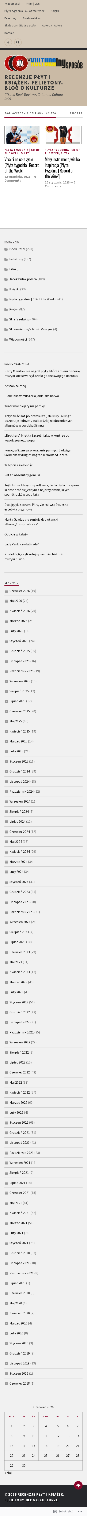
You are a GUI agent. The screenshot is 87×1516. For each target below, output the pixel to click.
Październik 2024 (22, 791)
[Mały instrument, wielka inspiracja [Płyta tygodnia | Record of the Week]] (63, 135)
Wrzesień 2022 (20, 1042)
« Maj (8, 1472)
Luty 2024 (16, 871)
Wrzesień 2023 (20, 922)
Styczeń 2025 (19, 761)
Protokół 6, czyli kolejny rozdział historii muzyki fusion (33, 556)
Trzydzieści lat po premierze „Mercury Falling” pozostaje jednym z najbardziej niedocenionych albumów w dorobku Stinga (38, 421)
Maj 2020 (16, 1303)
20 (67, 1446)
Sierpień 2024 (19, 811)
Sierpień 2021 (19, 1172)
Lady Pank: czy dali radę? (21, 544)
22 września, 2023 (17, 177)
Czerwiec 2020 (20, 1293)
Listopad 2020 (20, 1263)
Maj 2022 (16, 1082)
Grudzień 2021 (20, 1132)
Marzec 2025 (18, 741)
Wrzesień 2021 (20, 1162)
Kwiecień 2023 (20, 972)
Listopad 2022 (20, 1022)
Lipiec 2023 (17, 942)
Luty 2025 (16, 751)
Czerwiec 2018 (20, 1383)
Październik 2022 (22, 1032)
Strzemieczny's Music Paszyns (30, 329)
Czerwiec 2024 (20, 831)
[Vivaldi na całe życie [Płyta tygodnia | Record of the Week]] (22, 135)
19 (58, 1446)
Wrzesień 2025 (20, 681)
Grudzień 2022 (20, 1012)
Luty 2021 (16, 1233)
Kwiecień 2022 (20, 1092)
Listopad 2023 (20, 902)
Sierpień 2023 (19, 932)
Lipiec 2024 (17, 821)
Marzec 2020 (18, 1323)
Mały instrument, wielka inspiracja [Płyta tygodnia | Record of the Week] (62, 168)
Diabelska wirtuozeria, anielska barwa (31, 396)
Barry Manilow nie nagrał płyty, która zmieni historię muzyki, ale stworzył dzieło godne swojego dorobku (42, 373)
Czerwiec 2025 (20, 711)
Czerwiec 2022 (20, 1072)
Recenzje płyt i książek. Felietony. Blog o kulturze (33, 82)
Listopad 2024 (20, 781)
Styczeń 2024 (19, 882)
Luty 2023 (16, 992)
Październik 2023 (22, 912)
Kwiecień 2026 (20, 611)
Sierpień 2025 (19, 691)
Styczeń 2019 (19, 1373)
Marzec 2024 (18, 861)
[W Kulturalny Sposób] (8, 42)
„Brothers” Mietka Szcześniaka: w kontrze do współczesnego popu (36, 437)
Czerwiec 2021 (20, 1192)
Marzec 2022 (18, 1102)
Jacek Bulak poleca (23, 279)
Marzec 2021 (18, 1223)
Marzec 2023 (18, 982)
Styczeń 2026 (19, 641)
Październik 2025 (22, 671)
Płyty (24, 153)
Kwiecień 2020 (20, 1313)
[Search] (18, 42)
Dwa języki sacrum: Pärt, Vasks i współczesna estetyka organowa (36, 506)
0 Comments (20, 178)
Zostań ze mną (15, 386)
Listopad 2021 (20, 1142)
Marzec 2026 (18, 621)
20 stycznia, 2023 (57, 182)
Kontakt (9, 33)
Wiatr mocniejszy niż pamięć (24, 406)
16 (24, 1446)
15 (11, 1446)
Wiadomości (12, 4)
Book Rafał (17, 249)
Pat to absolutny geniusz (22, 475)
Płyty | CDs (33, 4)
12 (58, 1436)
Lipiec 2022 (17, 1062)
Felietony (10, 18)
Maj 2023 (16, 962)
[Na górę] (78, 1485)
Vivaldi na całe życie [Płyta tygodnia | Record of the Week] (21, 165)
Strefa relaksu (32, 18)
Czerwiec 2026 (20, 591)
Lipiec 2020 (17, 1283)
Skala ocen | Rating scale (20, 25)
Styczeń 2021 (19, 1243)
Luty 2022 (16, 1112)
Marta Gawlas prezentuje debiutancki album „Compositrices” (31, 521)
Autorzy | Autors (52, 25)
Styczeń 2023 (19, 1002)
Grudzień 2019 (20, 1353)
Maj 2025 (16, 721)
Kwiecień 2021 (20, 1213)
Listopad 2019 (20, 1363)
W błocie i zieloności (18, 465)
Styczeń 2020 (19, 1343)
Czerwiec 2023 (20, 952)
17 (33, 1446)
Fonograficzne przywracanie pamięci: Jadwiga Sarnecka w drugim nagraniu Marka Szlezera (37, 452)
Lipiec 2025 (17, 701)
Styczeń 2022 (19, 1122)
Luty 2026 (16, 631)
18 (46, 1446)
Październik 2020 (22, 1273)
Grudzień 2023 (20, 892)
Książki (55, 11)
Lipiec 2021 (17, 1183)
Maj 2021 (16, 1203)
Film (12, 269)
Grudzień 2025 (20, 651)
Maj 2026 (16, 601)
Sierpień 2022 (19, 1052)
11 (46, 1436)
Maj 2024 (16, 841)
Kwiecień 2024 (20, 851)
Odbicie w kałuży (16, 534)
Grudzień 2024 (20, 771)
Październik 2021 (22, 1152)
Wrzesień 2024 (20, 801)
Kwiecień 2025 (20, 731)
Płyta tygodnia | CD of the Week (24, 11)
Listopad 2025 (20, 661)
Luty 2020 (16, 1333)
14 (77, 1436)
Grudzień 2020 (20, 1253)
